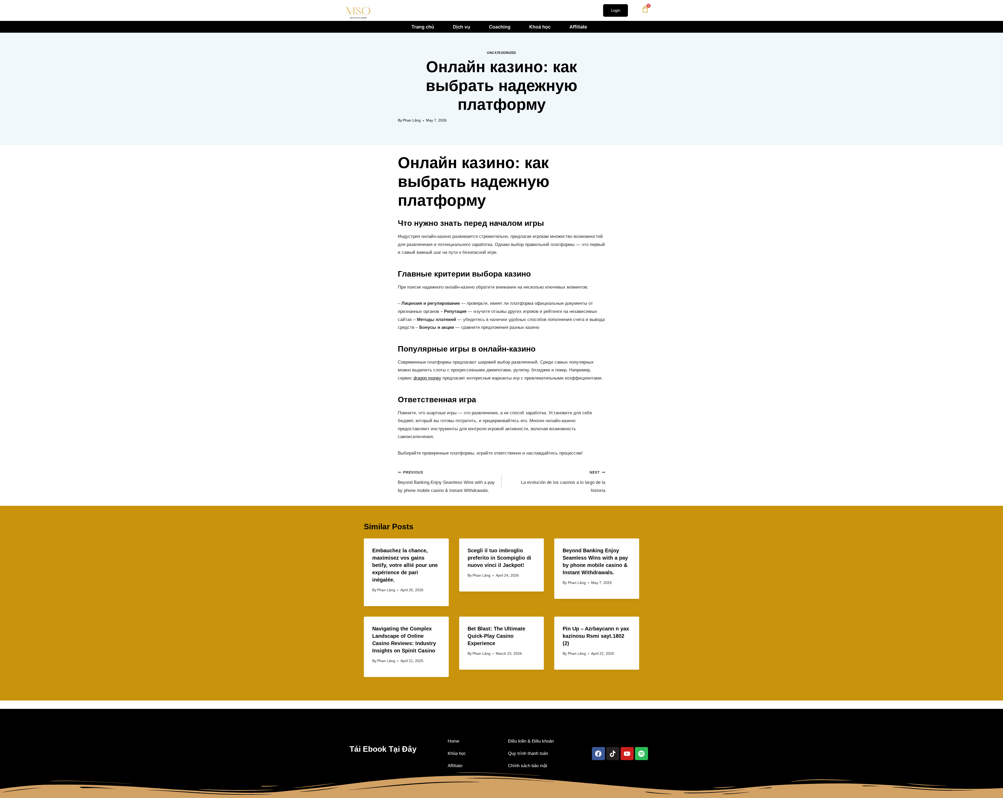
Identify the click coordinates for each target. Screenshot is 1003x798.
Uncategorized (501, 53)
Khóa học (457, 753)
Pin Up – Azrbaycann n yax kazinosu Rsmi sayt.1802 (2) (596, 636)
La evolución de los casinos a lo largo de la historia (563, 481)
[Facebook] (598, 753)
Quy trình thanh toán (528, 753)
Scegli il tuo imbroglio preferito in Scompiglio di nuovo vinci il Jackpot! (499, 558)
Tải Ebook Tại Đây (383, 749)
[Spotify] (641, 753)
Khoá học (540, 27)
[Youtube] (626, 753)
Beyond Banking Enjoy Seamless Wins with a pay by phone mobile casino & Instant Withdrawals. (446, 481)
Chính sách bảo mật (527, 765)
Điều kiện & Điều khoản (531, 741)
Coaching (499, 27)
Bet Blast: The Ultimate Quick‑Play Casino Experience (496, 636)
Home (453, 741)
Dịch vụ (461, 27)
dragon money (427, 378)
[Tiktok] (612, 753)
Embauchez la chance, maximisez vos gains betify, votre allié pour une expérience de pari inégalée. (405, 565)
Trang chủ (422, 27)
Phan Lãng (412, 120)
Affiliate (578, 27)
